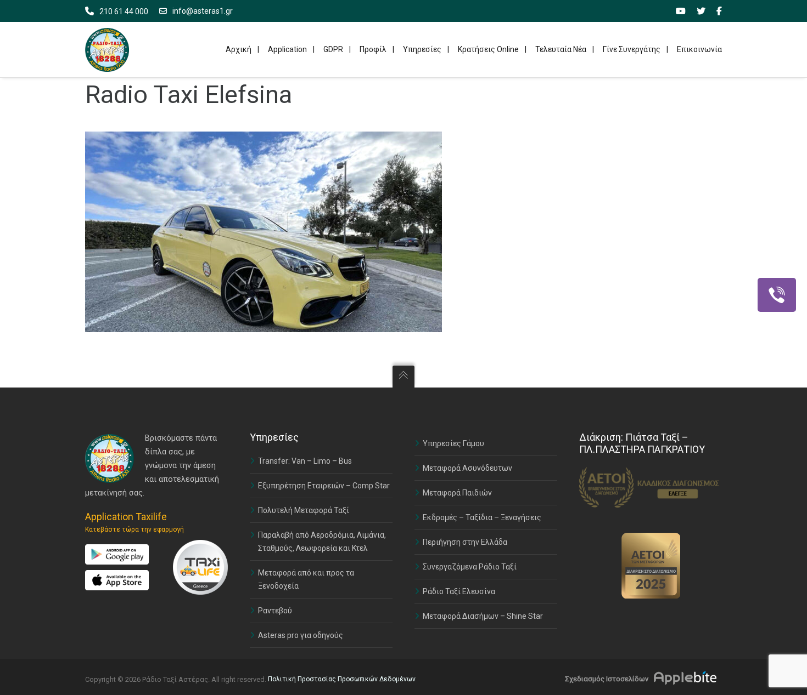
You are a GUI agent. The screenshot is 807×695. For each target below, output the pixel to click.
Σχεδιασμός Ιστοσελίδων (606, 679)
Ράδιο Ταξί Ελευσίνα (459, 591)
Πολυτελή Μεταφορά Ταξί (303, 510)
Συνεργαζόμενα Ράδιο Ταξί (470, 566)
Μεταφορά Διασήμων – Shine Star (483, 616)
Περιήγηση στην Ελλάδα (465, 542)
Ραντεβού (275, 610)
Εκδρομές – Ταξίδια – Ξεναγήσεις (482, 517)
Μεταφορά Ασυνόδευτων (467, 468)
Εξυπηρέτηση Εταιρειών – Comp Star (324, 485)
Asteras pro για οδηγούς (300, 635)
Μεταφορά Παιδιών (457, 492)
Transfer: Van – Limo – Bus (305, 461)
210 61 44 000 (123, 11)
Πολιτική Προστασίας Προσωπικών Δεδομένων (342, 679)
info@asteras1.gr (202, 11)
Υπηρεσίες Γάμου (453, 443)
